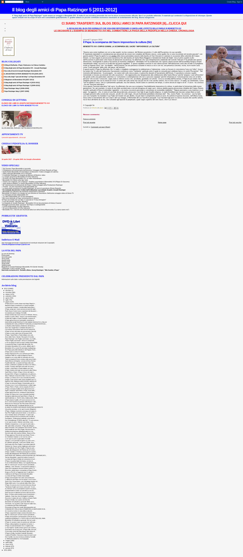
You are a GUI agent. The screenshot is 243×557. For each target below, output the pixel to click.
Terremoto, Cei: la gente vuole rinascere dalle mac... (21, 503)
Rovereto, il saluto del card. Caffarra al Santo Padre (21, 498)
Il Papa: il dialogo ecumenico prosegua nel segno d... (21, 411)
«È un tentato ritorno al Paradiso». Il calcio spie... (20, 414)
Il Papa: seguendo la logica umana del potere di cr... (20, 513)
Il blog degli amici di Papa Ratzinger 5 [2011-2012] (64, 9)
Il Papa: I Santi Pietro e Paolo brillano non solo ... (19, 335)
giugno (7, 302)
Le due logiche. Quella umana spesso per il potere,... (21, 527)
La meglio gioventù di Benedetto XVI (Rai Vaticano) (20, 177)
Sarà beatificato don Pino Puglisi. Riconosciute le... (20, 429)
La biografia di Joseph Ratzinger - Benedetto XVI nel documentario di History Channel (31, 203)
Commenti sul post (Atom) (100, 127)
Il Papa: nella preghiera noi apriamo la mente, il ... (20, 524)
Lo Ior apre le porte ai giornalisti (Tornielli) (17, 439)
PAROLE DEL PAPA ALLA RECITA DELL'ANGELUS (20, 381)
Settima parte (6, 265)
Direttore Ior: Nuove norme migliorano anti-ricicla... (20, 446)
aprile (7, 542)
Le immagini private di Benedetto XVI (15, 195)
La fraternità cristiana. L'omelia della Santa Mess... (20, 307)
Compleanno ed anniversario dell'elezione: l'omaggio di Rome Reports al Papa (30, 170)
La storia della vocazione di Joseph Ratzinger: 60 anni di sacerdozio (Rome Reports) (32, 188)
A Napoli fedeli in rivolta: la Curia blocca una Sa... (20, 490)
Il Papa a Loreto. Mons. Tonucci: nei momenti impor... (21, 316)
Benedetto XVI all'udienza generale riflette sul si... (20, 501)
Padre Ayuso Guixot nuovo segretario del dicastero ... (21, 311)
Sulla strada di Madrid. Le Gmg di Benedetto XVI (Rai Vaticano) (24, 183)
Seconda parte (7, 257)
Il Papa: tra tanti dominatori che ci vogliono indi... (19, 526)
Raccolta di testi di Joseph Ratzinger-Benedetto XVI (22, 71)
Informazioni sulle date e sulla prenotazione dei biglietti (20, 279)
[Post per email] (105, 108)
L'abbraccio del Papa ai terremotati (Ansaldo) (19, 474)
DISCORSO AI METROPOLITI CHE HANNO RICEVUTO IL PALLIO (26, 322)
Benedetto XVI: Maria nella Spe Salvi (15, 180)
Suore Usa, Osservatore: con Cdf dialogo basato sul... (21, 481)
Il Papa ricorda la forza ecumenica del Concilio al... (20, 416)
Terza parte (5, 258)
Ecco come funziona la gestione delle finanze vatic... (21, 401)
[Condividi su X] (112, 108)
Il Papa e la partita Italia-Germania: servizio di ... (19, 461)
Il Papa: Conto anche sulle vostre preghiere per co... (21, 379)
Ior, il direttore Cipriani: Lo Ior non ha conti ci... (19, 437)
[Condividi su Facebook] (115, 108)
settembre (8, 296)
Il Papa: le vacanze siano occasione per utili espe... (20, 522)
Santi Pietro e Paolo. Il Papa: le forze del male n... (20, 372)
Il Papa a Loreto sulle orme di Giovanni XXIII (18, 333)
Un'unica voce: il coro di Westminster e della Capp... (21, 385)
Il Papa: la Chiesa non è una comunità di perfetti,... (20, 394)
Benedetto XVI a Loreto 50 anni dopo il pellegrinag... (20, 348)
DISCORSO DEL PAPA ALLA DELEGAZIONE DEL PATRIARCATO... (26, 455)
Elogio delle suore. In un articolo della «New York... (20, 483)
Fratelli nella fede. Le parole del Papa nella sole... (20, 363)
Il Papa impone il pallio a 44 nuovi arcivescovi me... (20, 400)
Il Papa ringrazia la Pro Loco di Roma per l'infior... (20, 353)
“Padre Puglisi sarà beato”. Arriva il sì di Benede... (20, 340)
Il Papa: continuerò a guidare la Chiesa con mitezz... (21, 364)
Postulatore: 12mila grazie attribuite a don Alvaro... (20, 418)
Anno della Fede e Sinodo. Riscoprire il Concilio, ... (20, 337)
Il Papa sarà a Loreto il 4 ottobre (15, 351)
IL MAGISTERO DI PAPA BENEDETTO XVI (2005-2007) (23, 74)
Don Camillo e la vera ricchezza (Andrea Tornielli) (20, 537)
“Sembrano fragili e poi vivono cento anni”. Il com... (20, 487)
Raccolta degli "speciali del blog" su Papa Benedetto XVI (24, 77)
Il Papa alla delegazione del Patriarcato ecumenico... (21, 453)
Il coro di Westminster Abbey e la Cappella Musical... (21, 463)
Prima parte (6, 255)
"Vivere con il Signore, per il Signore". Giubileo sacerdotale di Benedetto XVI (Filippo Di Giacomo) (36, 182)
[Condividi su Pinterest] (117, 108)
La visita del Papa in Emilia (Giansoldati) (17, 476)
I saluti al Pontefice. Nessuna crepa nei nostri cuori (20, 535)
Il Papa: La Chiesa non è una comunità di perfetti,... (20, 377)
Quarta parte (6, 260)
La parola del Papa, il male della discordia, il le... (19, 344)
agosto (7, 298)
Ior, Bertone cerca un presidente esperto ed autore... (21, 488)
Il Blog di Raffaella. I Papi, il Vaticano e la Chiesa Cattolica (24, 65)
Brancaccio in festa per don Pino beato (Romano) (20, 403)
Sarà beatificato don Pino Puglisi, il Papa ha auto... (20, 448)
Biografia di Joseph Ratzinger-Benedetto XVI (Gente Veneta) (22, 267)
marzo (7, 544)
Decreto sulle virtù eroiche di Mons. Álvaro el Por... (20, 433)
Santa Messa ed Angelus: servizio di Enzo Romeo (20, 361)
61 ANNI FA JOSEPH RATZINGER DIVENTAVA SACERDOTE (24, 407)
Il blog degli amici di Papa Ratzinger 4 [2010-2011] (22, 82)
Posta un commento (89, 119)
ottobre (7, 294)
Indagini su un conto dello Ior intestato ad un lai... (20, 357)
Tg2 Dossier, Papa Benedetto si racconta (17, 168)
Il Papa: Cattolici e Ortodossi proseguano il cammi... (21, 452)
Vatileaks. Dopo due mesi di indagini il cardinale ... (20, 496)
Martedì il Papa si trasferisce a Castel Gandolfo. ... (20, 305)
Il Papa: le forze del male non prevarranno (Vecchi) (20, 331)
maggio (7, 540)
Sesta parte (5, 263)
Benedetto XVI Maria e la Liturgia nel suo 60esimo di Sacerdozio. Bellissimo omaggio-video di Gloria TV (38, 193)
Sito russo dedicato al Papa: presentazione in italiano (20, 198)
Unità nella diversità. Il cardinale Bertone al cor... (19, 405)
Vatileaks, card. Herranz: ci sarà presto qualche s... (21, 466)
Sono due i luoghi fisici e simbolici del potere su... (20, 327)
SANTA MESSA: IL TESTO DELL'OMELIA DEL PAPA (21, 398)
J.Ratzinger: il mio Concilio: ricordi (13, 268)
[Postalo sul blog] (110, 108)
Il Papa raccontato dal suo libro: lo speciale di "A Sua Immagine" (24, 200)
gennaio (8, 548)
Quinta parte (6, 262)
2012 (6, 288)
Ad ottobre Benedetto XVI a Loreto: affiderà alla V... (20, 346)
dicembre (8, 290)
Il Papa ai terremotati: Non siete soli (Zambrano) (19, 477)
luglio (7, 300)
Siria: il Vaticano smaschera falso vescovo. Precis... (21, 376)
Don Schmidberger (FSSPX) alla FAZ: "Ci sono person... (22, 420)
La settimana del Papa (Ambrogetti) (16, 505)
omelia (114, 56)
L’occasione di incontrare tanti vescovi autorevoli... (20, 329)
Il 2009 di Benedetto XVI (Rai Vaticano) (16, 206)
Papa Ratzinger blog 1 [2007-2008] (16, 91)
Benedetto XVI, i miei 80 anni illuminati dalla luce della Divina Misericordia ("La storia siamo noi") (36, 209)
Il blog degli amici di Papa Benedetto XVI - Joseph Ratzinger (25, 68)
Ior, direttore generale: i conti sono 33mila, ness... (20, 442)
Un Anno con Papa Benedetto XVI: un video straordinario (22, 178)
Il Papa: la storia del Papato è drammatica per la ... (20, 383)
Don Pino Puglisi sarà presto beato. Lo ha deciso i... (21, 413)
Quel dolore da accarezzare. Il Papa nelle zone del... (21, 529)
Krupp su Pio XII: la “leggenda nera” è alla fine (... (20, 472)
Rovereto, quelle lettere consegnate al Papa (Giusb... (21, 470)
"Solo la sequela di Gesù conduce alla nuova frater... (21, 359)
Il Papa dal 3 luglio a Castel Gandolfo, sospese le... (20, 318)
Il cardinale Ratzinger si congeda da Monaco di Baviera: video (24, 175)
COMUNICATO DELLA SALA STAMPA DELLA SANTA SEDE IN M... (25, 509)
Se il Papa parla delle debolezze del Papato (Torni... (20, 350)
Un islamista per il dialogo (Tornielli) (15, 313)
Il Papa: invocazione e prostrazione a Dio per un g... (21, 516)
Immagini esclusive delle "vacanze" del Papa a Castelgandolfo (23, 205)
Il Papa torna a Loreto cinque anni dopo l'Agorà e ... (20, 303)
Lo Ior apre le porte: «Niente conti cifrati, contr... (19, 422)
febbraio (8, 546)
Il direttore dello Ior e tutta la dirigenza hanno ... (19, 355)
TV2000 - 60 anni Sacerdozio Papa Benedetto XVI (20, 186)
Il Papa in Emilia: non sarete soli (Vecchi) (17, 500)
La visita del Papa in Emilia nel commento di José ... (20, 459)
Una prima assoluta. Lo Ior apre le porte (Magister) (20, 409)
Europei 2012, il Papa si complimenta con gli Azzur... (21, 374)
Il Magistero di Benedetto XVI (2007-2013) (19, 79)
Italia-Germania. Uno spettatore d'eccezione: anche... (21, 427)
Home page (162, 122)
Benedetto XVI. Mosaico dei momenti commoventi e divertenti (24, 191)
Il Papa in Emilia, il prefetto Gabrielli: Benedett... (19, 533)
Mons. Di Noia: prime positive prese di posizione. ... (20, 494)
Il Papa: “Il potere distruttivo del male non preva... (20, 366)
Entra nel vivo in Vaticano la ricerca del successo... (20, 492)
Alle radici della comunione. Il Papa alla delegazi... (20, 426)
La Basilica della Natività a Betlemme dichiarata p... (20, 326)
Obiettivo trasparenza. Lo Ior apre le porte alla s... (20, 424)
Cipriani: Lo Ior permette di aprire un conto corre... (20, 440)
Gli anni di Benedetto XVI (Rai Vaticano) (16, 208)
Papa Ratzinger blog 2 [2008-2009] (16, 88)
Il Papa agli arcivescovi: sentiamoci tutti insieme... (20, 392)
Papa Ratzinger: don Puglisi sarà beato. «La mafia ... (21, 339)
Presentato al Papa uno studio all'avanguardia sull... (20, 507)
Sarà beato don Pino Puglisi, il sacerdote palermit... (20, 444)
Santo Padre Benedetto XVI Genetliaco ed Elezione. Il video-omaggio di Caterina (30, 172)
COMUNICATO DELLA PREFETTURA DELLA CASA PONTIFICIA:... (26, 324)
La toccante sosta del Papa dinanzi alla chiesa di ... (20, 531)
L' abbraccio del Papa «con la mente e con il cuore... (21, 479)
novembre (8, 292)
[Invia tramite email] (108, 108)
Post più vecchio (235, 122)
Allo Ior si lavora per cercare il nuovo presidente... (20, 464)
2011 (6, 550)
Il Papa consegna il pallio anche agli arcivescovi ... (20, 389)
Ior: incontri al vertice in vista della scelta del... (19, 511)
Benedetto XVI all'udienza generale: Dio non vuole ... (21, 520)
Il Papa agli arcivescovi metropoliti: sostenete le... (20, 320)
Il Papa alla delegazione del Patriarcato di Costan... (20, 450)
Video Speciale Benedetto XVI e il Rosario (17, 173)
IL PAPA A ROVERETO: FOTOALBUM (16, 539)
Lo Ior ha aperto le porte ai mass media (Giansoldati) (21, 342)
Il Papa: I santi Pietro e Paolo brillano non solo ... (19, 368)
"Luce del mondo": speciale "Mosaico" (15, 201)
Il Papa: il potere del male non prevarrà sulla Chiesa (20, 370)
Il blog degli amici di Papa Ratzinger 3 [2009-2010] (22, 85)
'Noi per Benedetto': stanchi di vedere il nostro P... (20, 457)
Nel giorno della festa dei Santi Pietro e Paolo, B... (20, 396)
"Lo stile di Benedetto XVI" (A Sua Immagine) (18, 196)
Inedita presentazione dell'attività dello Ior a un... (19, 431)
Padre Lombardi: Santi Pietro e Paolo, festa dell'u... (20, 390)
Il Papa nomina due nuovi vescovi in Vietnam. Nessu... (21, 314)
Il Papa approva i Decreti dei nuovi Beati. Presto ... (20, 435)
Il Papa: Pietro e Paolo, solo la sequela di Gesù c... (20, 387)
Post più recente (89, 122)
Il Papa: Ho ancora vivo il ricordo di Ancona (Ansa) (20, 485)
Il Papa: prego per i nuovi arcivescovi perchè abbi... (20, 309)
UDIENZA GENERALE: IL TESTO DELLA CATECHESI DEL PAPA (25, 518)
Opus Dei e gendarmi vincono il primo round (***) (20, 468)
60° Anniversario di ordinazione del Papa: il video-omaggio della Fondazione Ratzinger (33, 185)
